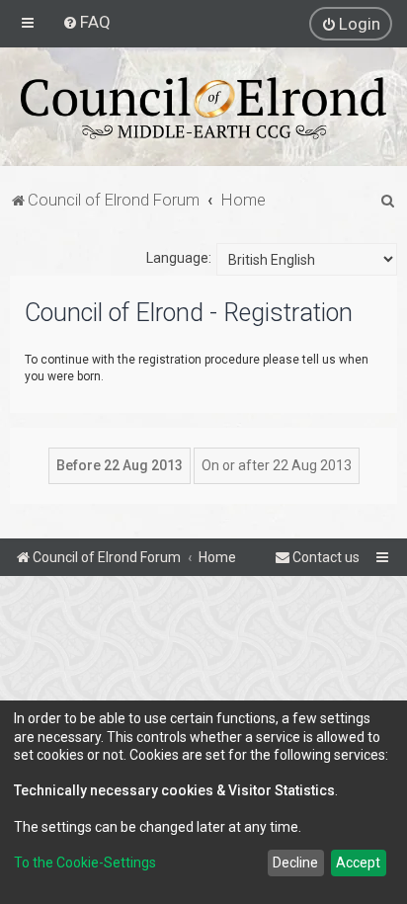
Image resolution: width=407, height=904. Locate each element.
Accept (358, 862)
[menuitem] (86, 22)
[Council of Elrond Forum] (203, 108)
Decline (295, 862)
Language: (178, 258)
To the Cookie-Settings (85, 862)
